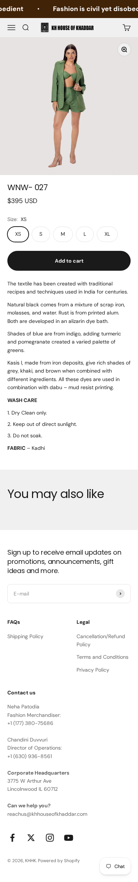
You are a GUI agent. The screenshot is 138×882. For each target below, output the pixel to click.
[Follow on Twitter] (31, 838)
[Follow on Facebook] (12, 838)
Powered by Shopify (59, 861)
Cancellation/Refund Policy (101, 640)
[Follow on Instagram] (50, 838)
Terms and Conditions (102, 657)
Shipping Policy (25, 636)
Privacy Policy (93, 669)
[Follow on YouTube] (69, 838)
